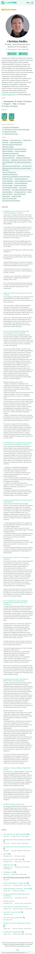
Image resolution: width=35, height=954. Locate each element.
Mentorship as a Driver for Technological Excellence (16, 558)
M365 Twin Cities (8, 865)
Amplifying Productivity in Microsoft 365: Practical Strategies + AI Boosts (16, 212)
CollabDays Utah (8, 872)
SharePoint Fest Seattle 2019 (12, 932)
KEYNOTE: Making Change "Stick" (14, 804)
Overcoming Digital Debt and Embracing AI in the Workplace (18, 501)
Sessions (5, 207)
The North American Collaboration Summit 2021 (17, 924)
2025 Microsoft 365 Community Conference (17, 847)
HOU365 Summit (8, 901)
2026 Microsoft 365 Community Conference (17, 839)
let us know (27, 946)
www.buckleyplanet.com (9, 94)
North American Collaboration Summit (15, 907)
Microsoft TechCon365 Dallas (12, 859)
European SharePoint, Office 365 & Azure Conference (16, 895)
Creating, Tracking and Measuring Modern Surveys (17, 769)
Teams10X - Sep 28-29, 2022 (12, 912)
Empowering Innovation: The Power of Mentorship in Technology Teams (15, 680)
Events (4, 830)
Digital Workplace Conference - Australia (16, 888)
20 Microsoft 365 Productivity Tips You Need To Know (17, 294)
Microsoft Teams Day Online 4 (13, 917)
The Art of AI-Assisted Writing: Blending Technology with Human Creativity (16, 332)
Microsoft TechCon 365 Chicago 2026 (15, 834)
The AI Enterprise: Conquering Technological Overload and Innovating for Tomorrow (17, 443)
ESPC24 (5, 854)
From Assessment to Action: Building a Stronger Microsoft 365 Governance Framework (15, 602)
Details (27, 952)
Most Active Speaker (9, 9)
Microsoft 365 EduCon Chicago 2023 (15, 883)
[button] (30, 2)
